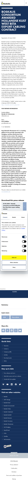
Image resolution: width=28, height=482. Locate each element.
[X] (7, 330)
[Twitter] (20, 384)
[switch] (24, 241)
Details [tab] (14, 217)
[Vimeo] (3, 384)
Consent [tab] (5, 217)
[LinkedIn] (11, 330)
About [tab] (23, 217)
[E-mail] (20, 330)
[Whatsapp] (16, 330)
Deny (14, 267)
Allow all (14, 257)
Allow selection (14, 262)
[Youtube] (7, 384)
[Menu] (26, 3)
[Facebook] (3, 330)
